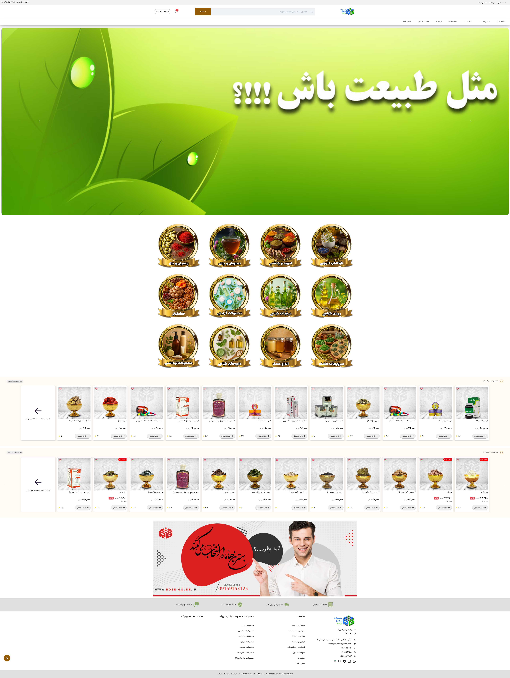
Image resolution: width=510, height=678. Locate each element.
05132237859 (346, 656)
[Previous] (504, 413)
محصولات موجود (247, 641)
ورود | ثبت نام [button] (161, 11)
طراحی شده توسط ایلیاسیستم (227, 673)
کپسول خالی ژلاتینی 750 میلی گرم (149, 421)
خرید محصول (479, 436)
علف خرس (122, 492)
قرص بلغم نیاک (482, 421)
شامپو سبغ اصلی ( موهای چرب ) (222, 421)
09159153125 (346, 648)
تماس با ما (482, 3)
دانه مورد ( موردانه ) (335, 492)
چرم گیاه (484, 492)
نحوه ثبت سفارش (297, 625)
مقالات (469, 22)
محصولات (486, 22)
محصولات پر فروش (246, 631)
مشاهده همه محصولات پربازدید (38, 490)
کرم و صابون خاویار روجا (333, 421)
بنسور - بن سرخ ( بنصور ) (261, 492)
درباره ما (491, 3)
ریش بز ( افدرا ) (373, 421)
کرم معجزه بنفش (445, 421)
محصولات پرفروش (490, 381)
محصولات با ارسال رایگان (244, 658)
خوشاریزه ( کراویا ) (155, 492)
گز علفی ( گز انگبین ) (370, 492)
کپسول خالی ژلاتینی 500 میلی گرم (402, 421)
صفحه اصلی (502, 3)
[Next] (6, 413)
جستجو (203, 11)
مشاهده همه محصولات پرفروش (38, 419)
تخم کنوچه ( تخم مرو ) (298, 492)
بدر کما (449, 492)
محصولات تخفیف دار (245, 652)
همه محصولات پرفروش (15, 381)
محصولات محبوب (246, 647)
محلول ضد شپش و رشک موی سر (293, 421)
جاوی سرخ (122, 421)
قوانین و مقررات (298, 641)
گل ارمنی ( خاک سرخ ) (407, 492)
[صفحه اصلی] (335, 12)
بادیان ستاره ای (228, 492)
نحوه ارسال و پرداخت (296, 631)
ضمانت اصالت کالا (297, 636)
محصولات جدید (247, 625)
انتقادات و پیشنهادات (296, 647)
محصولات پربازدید (490, 452)
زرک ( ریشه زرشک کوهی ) (79, 421)
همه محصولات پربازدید (15, 452)
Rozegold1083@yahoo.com (339, 644)
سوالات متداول (423, 21)
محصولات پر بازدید (246, 636)
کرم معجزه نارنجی (264, 421)
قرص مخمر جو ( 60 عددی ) (188, 421)
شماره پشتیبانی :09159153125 (16, 2)
